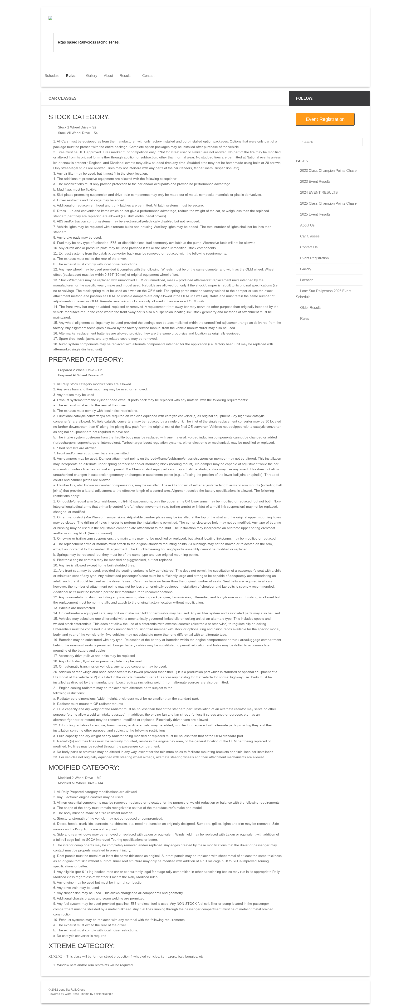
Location (306, 280)
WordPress (72, 994)
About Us (307, 225)
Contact (148, 76)
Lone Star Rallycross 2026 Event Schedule (323, 294)
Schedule (52, 76)
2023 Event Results (315, 181)
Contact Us (309, 247)
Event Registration (325, 119)
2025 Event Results (315, 214)
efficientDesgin (103, 994)
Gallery (91, 76)
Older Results (311, 307)
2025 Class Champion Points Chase (328, 203)
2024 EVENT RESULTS (319, 192)
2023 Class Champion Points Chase (328, 170)
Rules (304, 318)
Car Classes (310, 236)
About (108, 76)
